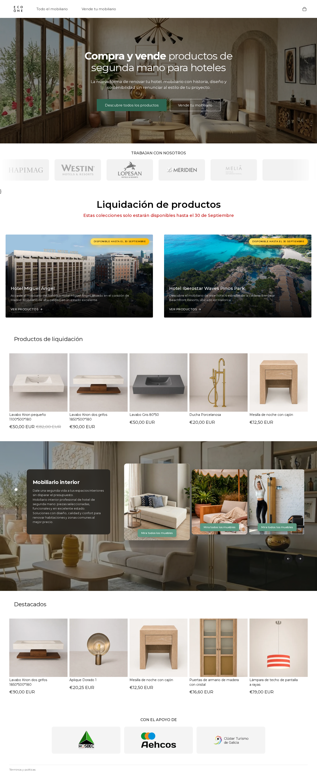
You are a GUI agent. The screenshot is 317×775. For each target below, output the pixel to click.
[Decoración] (16, 514)
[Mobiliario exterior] (16, 495)
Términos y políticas (22, 769)
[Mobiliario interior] (16, 489)
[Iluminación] (16, 509)
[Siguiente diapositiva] (121, 648)
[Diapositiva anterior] (76, 648)
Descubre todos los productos (131, 105)
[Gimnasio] (16, 500)
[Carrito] (304, 9)
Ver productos (24, 309)
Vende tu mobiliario (195, 105)
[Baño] (16, 505)
